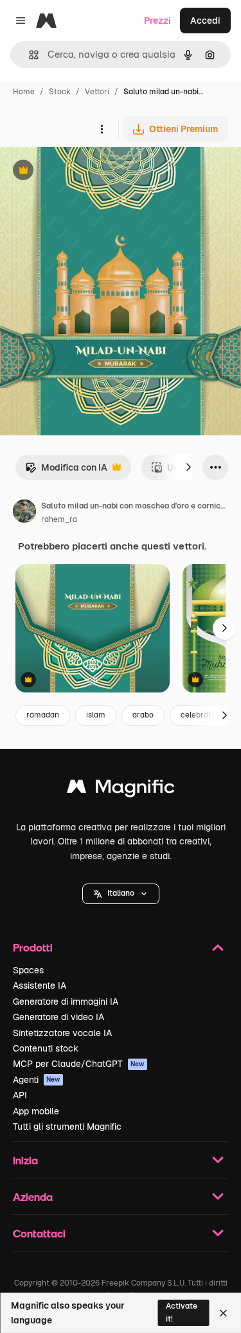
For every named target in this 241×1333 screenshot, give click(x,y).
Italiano (120, 893)
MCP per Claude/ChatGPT (79, 1063)
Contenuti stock (45, 1048)
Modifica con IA (66, 471)
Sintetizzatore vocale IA (62, 1033)
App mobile (36, 1111)
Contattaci (39, 1233)
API (20, 1095)
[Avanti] (188, 467)
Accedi (205, 20)
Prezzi (157, 20)
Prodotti (33, 947)
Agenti (36, 1080)
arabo (143, 715)
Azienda (33, 1196)
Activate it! (181, 1312)
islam (95, 715)
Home (24, 92)
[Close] (223, 1313)
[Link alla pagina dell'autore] (24, 512)
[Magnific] (121, 790)
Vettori (97, 92)
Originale (84, 171)
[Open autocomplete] (28, 55)
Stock (60, 92)
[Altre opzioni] (101, 129)
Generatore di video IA (58, 1017)
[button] (120, 894)
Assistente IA (39, 985)
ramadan (42, 715)
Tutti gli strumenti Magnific (67, 1126)
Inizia (25, 1160)
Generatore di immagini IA (65, 1001)
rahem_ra (59, 519)
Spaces (28, 970)
